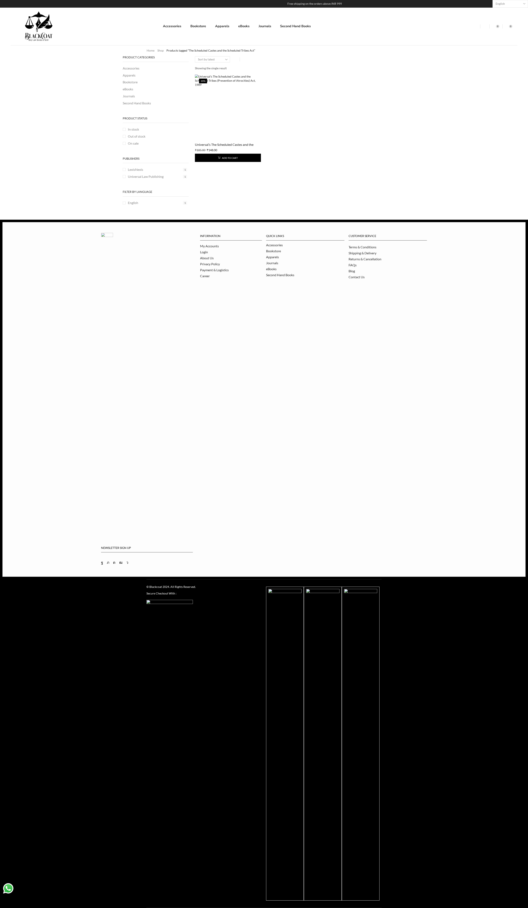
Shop (160, 50)
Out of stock (136, 136)
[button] (475, 26)
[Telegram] (127, 562)
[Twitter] (108, 562)
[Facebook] (102, 562)
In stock (133, 129)
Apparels (129, 75)
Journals (129, 96)
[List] (244, 59)
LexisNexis (157, 169)
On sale (133, 143)
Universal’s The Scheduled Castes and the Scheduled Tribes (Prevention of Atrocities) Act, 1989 (225, 145)
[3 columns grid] (235, 59)
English (157, 203)
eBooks (128, 89)
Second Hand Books (137, 103)
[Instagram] (114, 562)
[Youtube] (121, 562)
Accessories (131, 68)
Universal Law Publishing (157, 176)
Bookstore (130, 82)
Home (150, 50)
